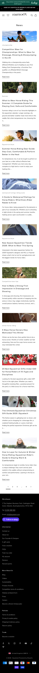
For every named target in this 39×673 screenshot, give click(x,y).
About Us (5, 535)
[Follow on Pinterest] (20, 643)
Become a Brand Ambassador (12, 604)
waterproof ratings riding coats (13, 193)
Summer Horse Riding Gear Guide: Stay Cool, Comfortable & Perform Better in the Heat (18, 151)
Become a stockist (8, 637)
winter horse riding (9, 325)
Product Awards (7, 586)
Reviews (5, 560)
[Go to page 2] (31, 486)
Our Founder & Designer (10, 538)
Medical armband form (9, 593)
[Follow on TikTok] (31, 643)
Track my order (7, 553)
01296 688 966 (10, 510)
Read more (5, 77)
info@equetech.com (13, 514)
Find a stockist (7, 546)
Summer (5, 96)
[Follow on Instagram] (14, 643)
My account (6, 556)
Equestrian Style (8, 144)
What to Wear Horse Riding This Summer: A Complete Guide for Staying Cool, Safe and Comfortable (19, 103)
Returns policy (7, 626)
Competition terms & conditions (13, 589)
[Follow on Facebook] (3, 643)
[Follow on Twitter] (9, 643)
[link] (19, 3)
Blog (3, 575)
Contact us (5, 531)
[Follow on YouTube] (26, 643)
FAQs (4, 549)
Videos (4, 578)
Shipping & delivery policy (11, 622)
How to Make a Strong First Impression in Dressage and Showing (15, 288)
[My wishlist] (8, 15)
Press (4, 596)
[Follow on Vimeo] (3, 647)
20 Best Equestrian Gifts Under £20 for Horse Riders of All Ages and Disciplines (19, 371)
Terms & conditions (8, 615)
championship (7, 45)
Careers (4, 600)
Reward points (7, 564)
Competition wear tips (10, 281)
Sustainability (6, 582)
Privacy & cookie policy (9, 618)
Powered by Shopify (26, 658)
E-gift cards (6, 542)
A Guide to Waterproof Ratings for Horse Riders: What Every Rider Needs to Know (18, 200)
